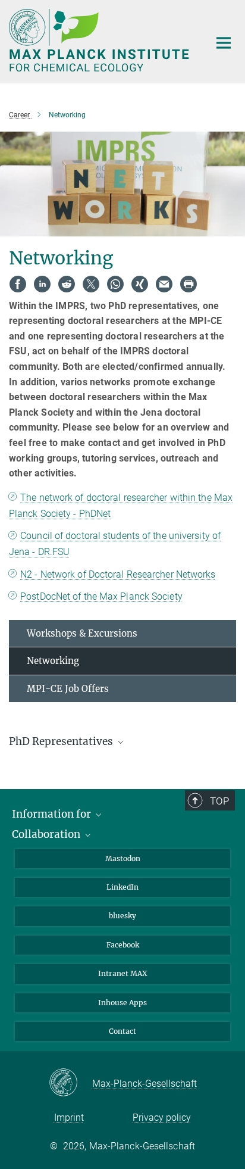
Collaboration (47, 834)
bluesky (122, 915)
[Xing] (140, 284)
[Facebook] (18, 284)
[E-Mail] (164, 284)
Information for (52, 814)
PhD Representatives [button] (62, 741)
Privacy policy (162, 1117)
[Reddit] (67, 284)
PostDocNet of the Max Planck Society (101, 596)
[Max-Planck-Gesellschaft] (70, 1083)
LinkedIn (122, 887)
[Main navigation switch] (223, 43)
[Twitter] (91, 284)
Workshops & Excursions (82, 633)
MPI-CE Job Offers (68, 688)
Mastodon (122, 858)
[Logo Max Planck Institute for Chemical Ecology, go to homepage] (100, 40)
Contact (122, 1031)
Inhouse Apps (122, 1002)
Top (219, 801)
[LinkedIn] (42, 284)
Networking (53, 660)
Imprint (69, 1117)
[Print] (188, 284)
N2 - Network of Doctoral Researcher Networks (117, 574)
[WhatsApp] (115, 284)
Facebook (122, 944)
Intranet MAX (122, 973)
